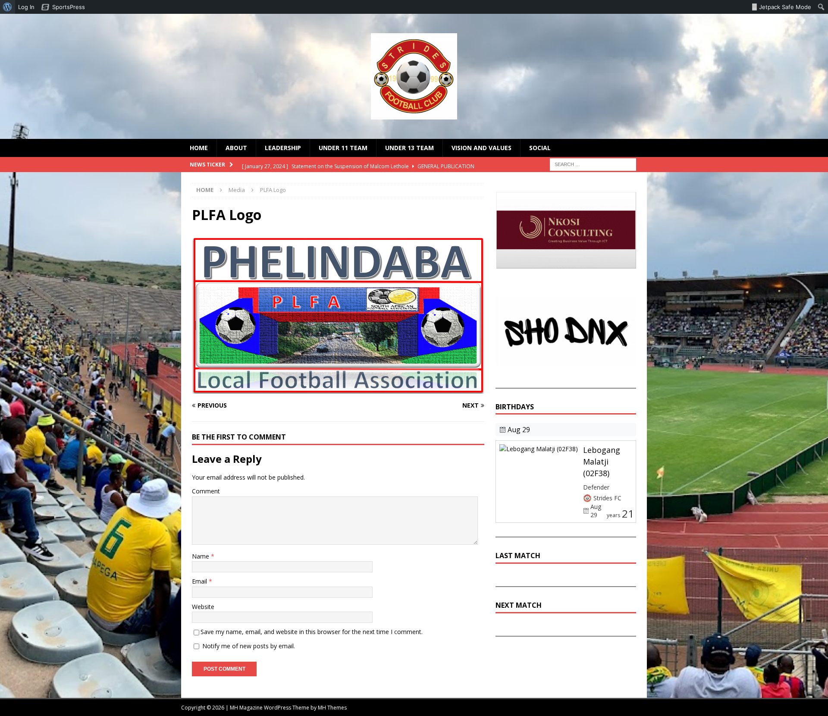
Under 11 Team (343, 148)
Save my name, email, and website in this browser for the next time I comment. (312, 632)
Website (203, 607)
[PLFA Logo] (338, 389)
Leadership (283, 148)
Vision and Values (481, 148)
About (236, 148)
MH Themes (332, 707)
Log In (26, 6)
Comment (206, 491)
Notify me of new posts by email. (248, 646)
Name (201, 556)
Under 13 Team (409, 148)
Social (540, 148)
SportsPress (68, 6)
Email (200, 581)
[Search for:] (593, 164)
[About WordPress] (7, 7)
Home (199, 148)
